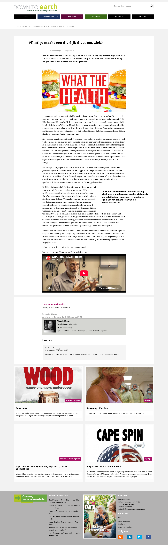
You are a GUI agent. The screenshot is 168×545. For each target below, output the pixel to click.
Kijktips (54, 314)
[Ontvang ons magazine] (30, 502)
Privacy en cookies (125, 527)
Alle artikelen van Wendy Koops (83, 331)
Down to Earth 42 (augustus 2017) (68, 317)
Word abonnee (124, 521)
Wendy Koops (55, 51)
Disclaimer (122, 524)
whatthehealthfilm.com (77, 252)
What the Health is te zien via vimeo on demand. (64, 247)
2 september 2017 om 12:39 (56, 350)
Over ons (121, 518)
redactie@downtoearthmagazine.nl (131, 509)
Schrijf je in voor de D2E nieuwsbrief (56, 308)
